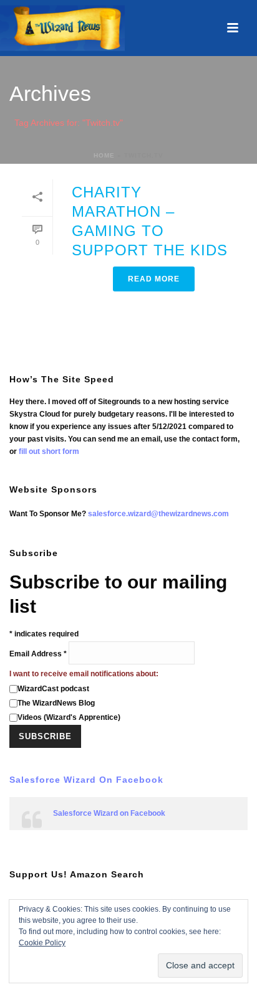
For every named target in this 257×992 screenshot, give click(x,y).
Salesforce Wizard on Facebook (86, 780)
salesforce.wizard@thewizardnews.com (158, 513)
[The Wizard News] (62, 28)
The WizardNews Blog (56, 703)
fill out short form (49, 451)
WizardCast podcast (53, 688)
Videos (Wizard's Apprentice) (68, 717)
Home (104, 155)
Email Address (38, 654)
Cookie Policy (42, 942)
